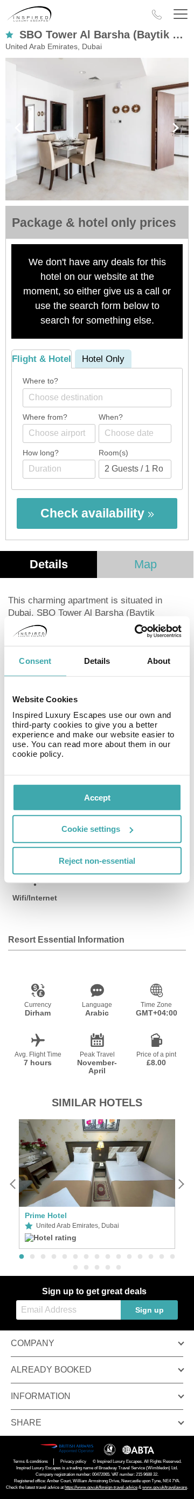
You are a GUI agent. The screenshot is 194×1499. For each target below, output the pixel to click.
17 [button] (86, 1267)
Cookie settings (90, 828)
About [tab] (159, 661)
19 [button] (107, 1267)
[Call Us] (157, 14)
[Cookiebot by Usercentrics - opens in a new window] (137, 631)
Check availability (94, 513)
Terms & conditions (30, 1461)
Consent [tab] (35, 661)
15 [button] (172, 1257)
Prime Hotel (46, 1215)
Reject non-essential (97, 860)
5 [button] (64, 1257)
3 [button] (43, 1257)
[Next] (181, 1183)
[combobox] (97, 397)
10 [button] (118, 1257)
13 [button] (151, 1257)
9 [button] (107, 1257)
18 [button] (97, 1267)
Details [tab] (97, 661)
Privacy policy (73, 1461)
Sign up (149, 1310)
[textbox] (102, 397)
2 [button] (32, 1257)
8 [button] (97, 1257)
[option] (97, 1184)
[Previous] (13, 1183)
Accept (97, 797)
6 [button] (75, 1257)
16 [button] (75, 1267)
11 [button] (129, 1257)
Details (49, 564)
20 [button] (118, 1267)
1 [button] (21, 1257)
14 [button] (161, 1257)
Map (145, 564)
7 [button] (86, 1257)
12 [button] (140, 1257)
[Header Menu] (180, 14)
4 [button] (53, 1257)
